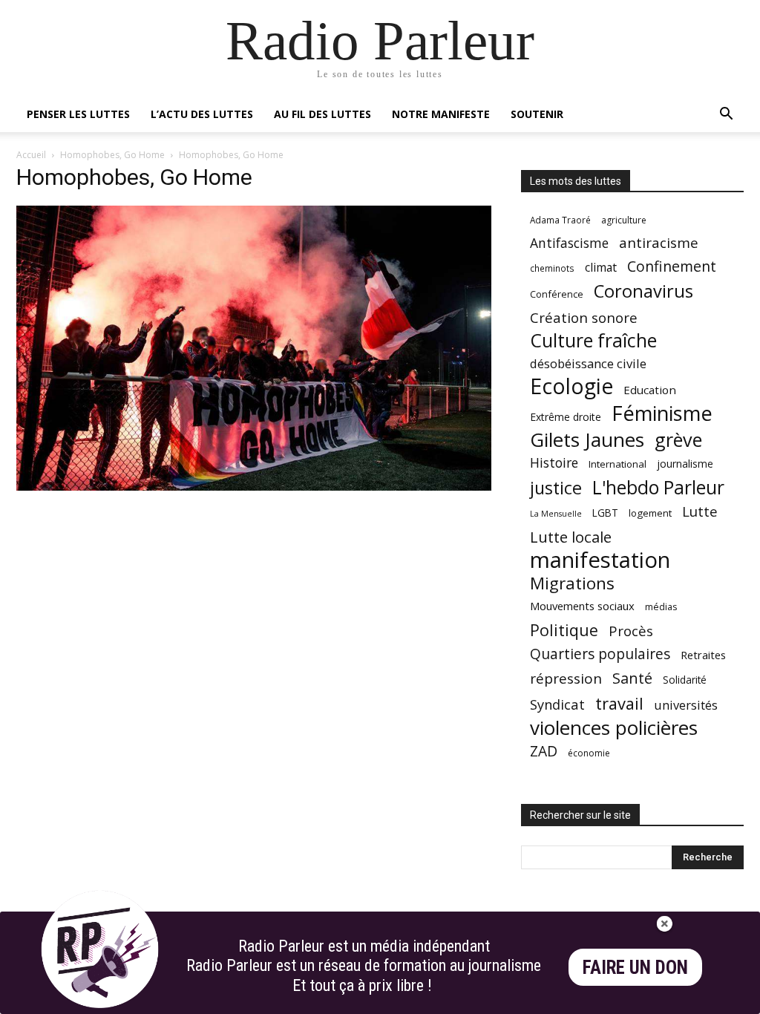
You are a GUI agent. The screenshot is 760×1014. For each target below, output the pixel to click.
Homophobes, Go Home (112, 154)
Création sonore (584, 317)
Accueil (31, 154)
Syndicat (557, 704)
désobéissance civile (588, 363)
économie (589, 753)
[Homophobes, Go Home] (253, 486)
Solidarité (685, 680)
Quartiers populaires (600, 653)
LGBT (605, 513)
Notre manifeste (441, 114)
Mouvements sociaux (582, 605)
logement (650, 513)
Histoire (554, 463)
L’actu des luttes (202, 114)
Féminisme (662, 413)
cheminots (552, 268)
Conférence (556, 294)
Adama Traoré (560, 220)
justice (556, 488)
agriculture (623, 220)
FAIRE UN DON (635, 967)
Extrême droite (565, 417)
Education (649, 389)
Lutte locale (571, 537)
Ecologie (571, 386)
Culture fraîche (593, 340)
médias (661, 607)
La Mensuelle (556, 513)
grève (678, 440)
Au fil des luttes (322, 114)
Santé (632, 678)
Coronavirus (643, 291)
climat (601, 267)
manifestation (600, 560)
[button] (726, 115)
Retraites (703, 654)
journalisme (685, 464)
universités (686, 705)
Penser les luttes (78, 114)
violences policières (614, 728)
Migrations (572, 583)
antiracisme (658, 243)
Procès (631, 630)
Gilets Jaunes (587, 440)
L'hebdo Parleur (658, 487)
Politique (564, 630)
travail (619, 703)
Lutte (700, 511)
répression (566, 679)
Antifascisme (569, 243)
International (617, 464)
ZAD (543, 751)
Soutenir (537, 114)
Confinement (671, 266)
